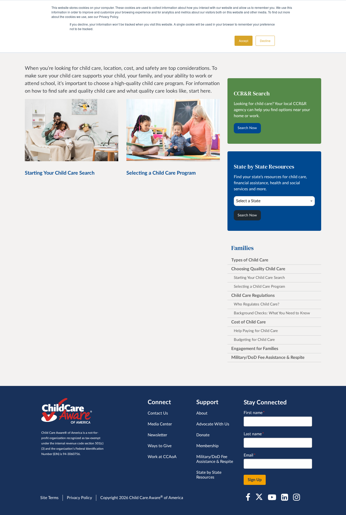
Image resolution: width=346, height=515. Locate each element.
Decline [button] (265, 40)
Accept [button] (243, 40)
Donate (202, 435)
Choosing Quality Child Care (258, 269)
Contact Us (158, 413)
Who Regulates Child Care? (256, 304)
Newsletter (157, 435)
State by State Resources (208, 474)
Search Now (247, 128)
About (201, 413)
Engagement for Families (254, 348)
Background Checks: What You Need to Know (272, 313)
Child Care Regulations (253, 295)
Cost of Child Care (248, 322)
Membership (207, 446)
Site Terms (49, 498)
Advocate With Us (212, 424)
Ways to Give (159, 446)
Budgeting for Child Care (254, 340)
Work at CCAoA (162, 457)
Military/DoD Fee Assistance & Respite (267, 357)
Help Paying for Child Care (256, 331)
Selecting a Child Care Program (259, 287)
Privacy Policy (79, 498)
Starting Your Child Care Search (259, 278)
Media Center (160, 424)
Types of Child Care (249, 260)
